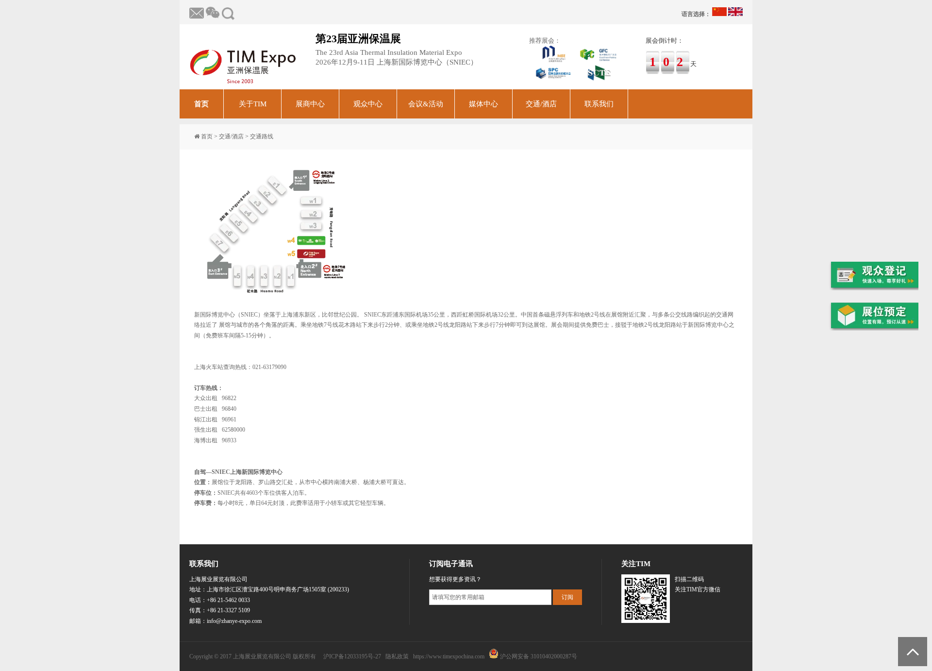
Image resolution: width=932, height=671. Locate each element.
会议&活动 (425, 104)
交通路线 (261, 136)
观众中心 (368, 104)
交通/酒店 (541, 104)
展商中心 (310, 104)
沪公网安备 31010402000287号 (538, 656)
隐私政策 (397, 656)
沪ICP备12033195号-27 (352, 656)
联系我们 (599, 104)
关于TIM (252, 104)
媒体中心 (483, 104)
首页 (201, 104)
